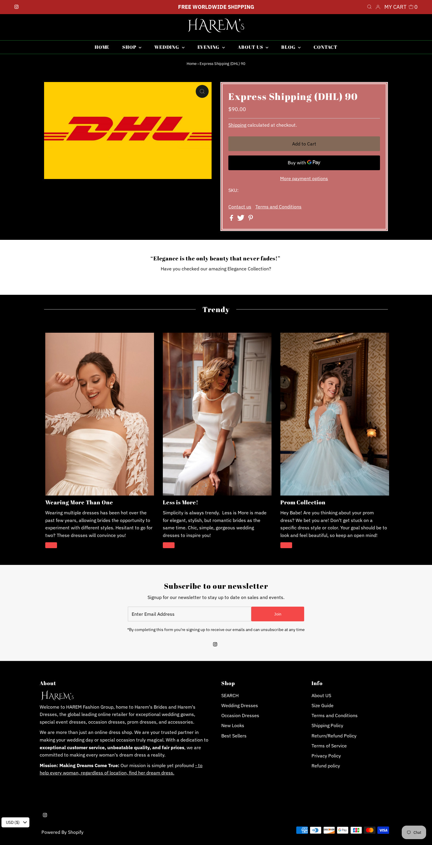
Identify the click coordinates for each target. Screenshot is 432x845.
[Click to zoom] (202, 91)
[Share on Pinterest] (250, 219)
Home (192, 63)
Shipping (237, 125)
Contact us (239, 206)
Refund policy (326, 766)
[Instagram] (16, 7)
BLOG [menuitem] (289, 47)
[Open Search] (369, 7)
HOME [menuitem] (102, 47)
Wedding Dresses (239, 705)
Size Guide (323, 705)
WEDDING (167, 47)
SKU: (233, 190)
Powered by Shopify (62, 832)
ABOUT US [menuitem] (251, 47)
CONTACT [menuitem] (325, 47)
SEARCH (230, 695)
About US (321, 695)
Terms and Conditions (278, 206)
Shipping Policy (327, 725)
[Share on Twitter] (241, 219)
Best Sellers (234, 736)
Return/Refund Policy (334, 736)
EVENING (209, 47)
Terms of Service (329, 746)
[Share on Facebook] (232, 219)
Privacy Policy (326, 756)
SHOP (129, 47)
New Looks (232, 725)
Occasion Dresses (240, 715)
